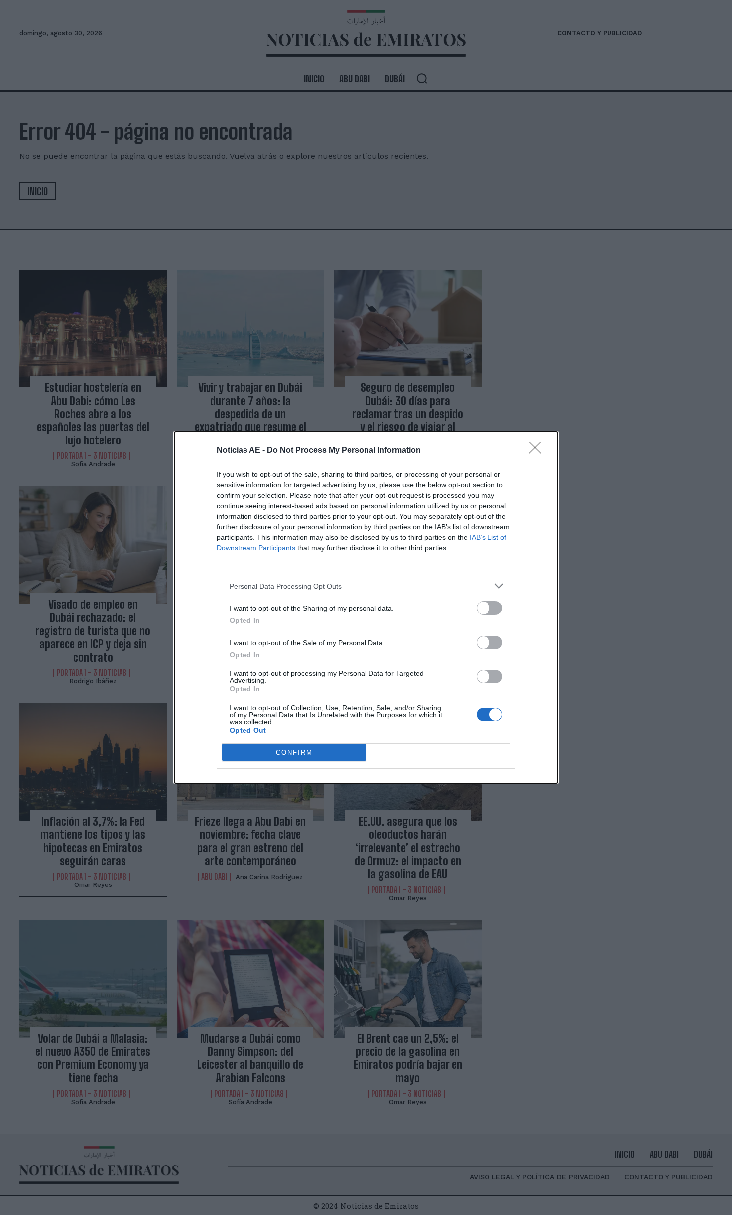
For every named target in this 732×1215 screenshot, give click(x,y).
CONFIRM (294, 752)
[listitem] (366, 586)
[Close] (538, 451)
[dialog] (366, 607)
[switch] (489, 608)
